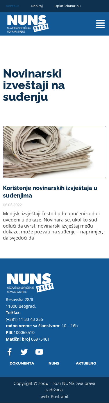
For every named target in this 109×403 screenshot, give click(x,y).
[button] (96, 24)
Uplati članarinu (67, 6)
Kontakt (12, 6)
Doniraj (37, 6)
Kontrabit (59, 396)
